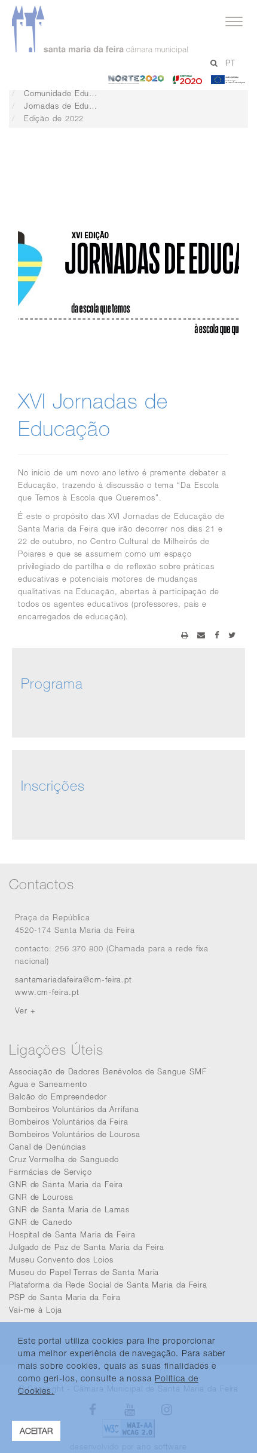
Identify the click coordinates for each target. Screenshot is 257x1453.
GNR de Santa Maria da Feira (66, 1184)
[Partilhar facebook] (217, 635)
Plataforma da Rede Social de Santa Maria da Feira (108, 1284)
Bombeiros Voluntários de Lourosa (74, 1134)
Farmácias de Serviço (50, 1171)
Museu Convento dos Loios (61, 1259)
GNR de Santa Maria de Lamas (69, 1209)
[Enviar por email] (201, 635)
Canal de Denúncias (47, 1146)
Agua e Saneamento (48, 1084)
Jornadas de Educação (68, 105)
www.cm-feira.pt (47, 992)
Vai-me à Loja (35, 1309)
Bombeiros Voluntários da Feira (68, 1121)
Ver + (25, 1010)
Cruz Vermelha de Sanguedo (64, 1159)
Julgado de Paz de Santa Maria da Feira (86, 1247)
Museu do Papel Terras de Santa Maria (84, 1272)
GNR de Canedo (40, 1222)
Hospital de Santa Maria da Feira (72, 1234)
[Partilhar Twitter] (232, 635)
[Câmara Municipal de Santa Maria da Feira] (118, 30)
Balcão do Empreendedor (58, 1096)
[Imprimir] (185, 635)
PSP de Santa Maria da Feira (65, 1297)
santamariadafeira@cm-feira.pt (73, 979)
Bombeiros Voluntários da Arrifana (74, 1109)
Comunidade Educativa (68, 93)
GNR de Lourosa (41, 1197)
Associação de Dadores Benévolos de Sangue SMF (108, 1071)
